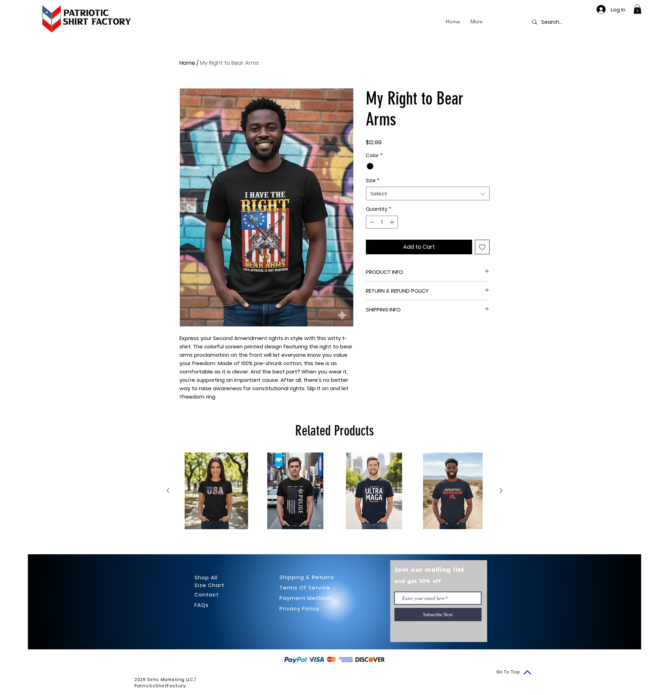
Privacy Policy (299, 608)
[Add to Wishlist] (482, 247)
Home (187, 63)
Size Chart (209, 585)
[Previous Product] (168, 490)
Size (372, 180)
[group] (334, 491)
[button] (637, 9)
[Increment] (392, 222)
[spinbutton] (382, 222)
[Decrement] (371, 222)
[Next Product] (501, 490)
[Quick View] (216, 491)
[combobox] (428, 193)
